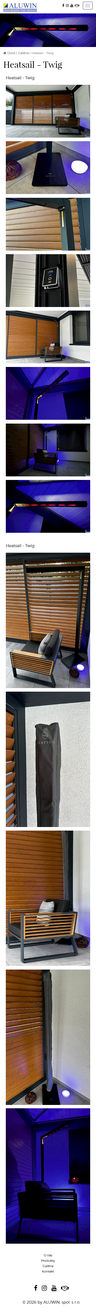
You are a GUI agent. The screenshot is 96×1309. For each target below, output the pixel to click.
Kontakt (48, 1271)
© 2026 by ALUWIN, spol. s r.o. (51, 1302)
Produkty (48, 1260)
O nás (48, 1255)
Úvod (11, 53)
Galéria (23, 53)
